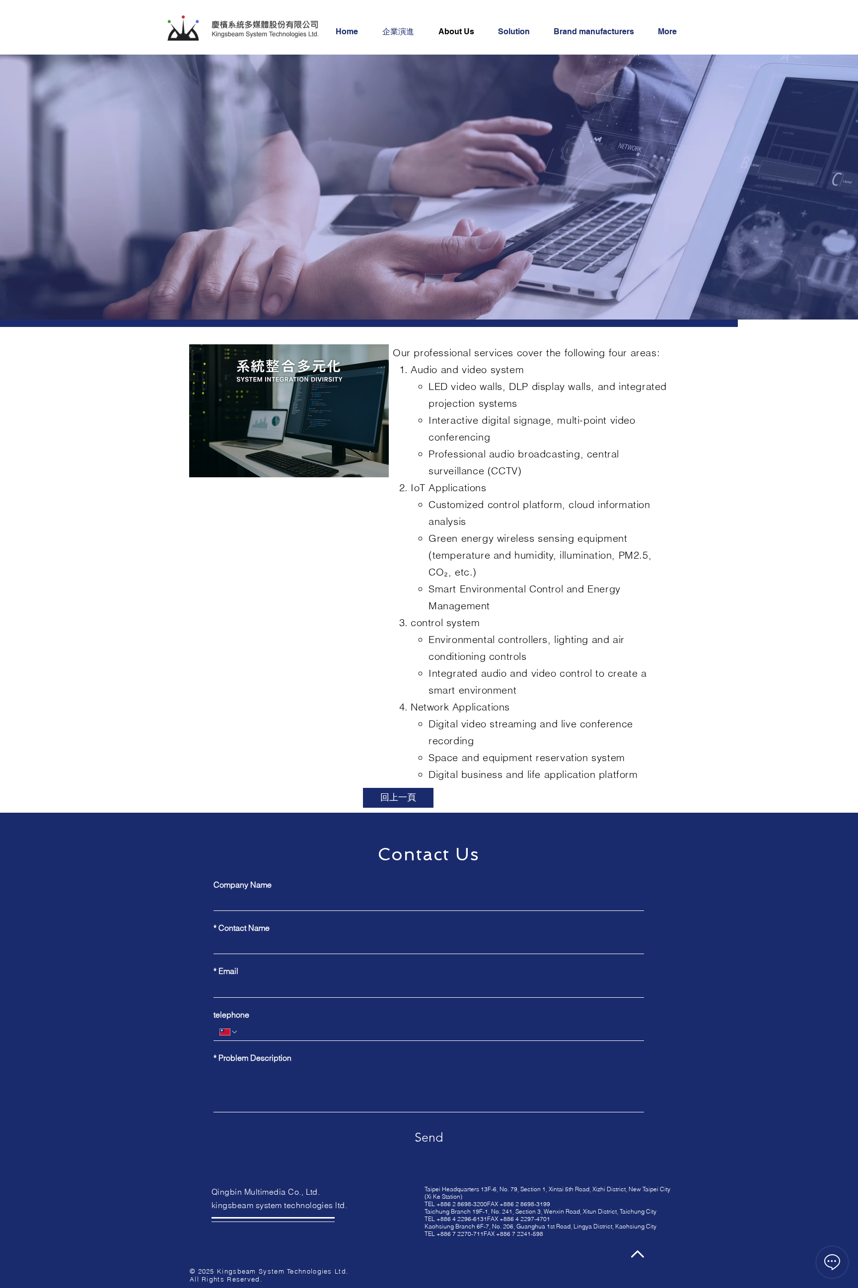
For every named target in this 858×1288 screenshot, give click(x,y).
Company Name (243, 885)
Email (226, 971)
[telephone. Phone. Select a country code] (228, 1032)
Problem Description (252, 1058)
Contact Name (242, 928)
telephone (231, 1015)
